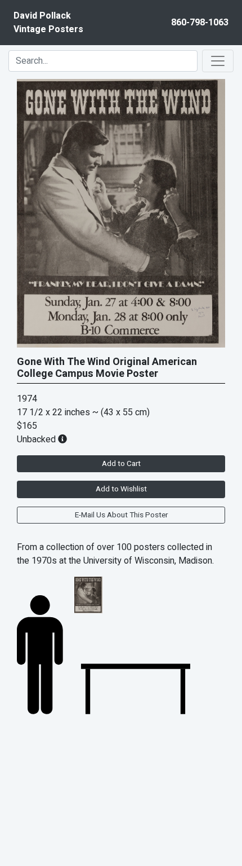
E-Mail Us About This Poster (121, 515)
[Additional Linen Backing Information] (62, 439)
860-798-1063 (199, 22)
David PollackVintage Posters (48, 22)
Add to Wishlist (121, 489)
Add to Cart (121, 463)
